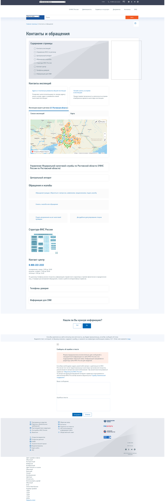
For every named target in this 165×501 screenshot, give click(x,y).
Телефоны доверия (43, 70)
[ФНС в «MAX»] (137, 2)
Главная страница (31, 24)
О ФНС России (74, 9)
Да (87, 325)
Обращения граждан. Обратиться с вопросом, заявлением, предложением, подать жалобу (66, 193)
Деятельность (87, 9)
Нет (77, 325)
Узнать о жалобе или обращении (47, 204)
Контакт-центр (41, 67)
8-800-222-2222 (36, 265)
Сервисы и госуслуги (102, 9)
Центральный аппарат (44, 56)
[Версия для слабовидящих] (103, 2)
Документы (116, 9)
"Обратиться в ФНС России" (73, 372)
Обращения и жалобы (44, 59)
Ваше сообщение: (63, 381)
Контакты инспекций (43, 48)
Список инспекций (37, 114)
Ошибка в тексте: (62, 397)
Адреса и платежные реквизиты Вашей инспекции (49, 91)
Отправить (77, 415)
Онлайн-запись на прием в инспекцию (81, 92)
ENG (135, 9)
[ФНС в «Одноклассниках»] (131, 2)
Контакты (127, 9)
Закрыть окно (30, 500)
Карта (72, 114)
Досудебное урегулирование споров (89, 217)
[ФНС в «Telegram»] (134, 2)
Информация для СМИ (44, 74)
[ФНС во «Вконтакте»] (128, 2)
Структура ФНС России (44, 63)
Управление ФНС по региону (46, 52)
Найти (131, 17)
